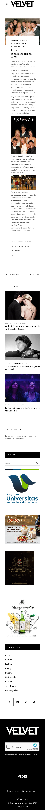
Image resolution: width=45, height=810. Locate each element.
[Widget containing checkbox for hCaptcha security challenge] (22, 746)
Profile (8, 681)
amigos (20, 242)
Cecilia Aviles (18, 43)
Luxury (8, 673)
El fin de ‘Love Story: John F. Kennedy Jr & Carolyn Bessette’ (22, 327)
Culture (8, 323)
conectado (27, 436)
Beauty (8, 655)
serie (27, 246)
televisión (16, 251)
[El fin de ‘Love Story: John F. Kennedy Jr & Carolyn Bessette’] (22, 305)
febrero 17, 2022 (20, 363)
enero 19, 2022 (19, 405)
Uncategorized (12, 690)
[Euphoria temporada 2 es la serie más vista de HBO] (22, 388)
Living (8, 668)
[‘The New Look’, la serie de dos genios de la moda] (22, 347)
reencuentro (17, 246)
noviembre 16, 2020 (18, 41)
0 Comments (15, 46)
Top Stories (10, 686)
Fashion (8, 664)
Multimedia (10, 677)
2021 (13, 242)
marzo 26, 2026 (20, 323)
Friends (28, 242)
